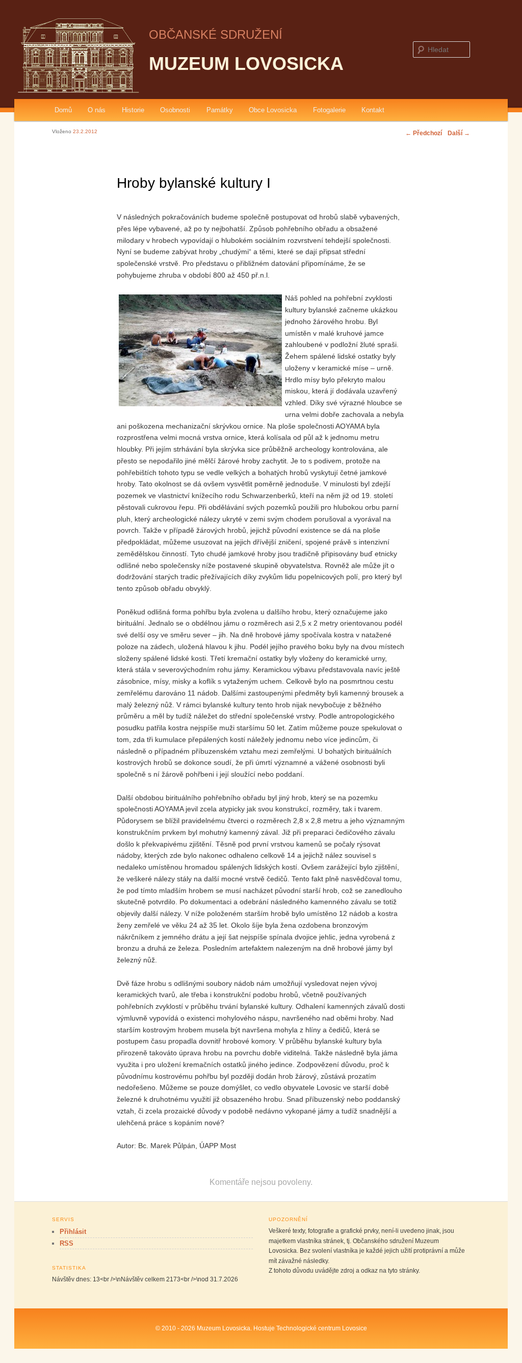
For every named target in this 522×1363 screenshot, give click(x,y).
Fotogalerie (329, 110)
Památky (219, 110)
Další (459, 133)
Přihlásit (73, 1231)
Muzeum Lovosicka (246, 63)
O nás (97, 110)
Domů (63, 110)
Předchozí (423, 133)
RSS (66, 1243)
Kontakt (372, 110)
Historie (133, 110)
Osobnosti (175, 110)
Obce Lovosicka (273, 110)
